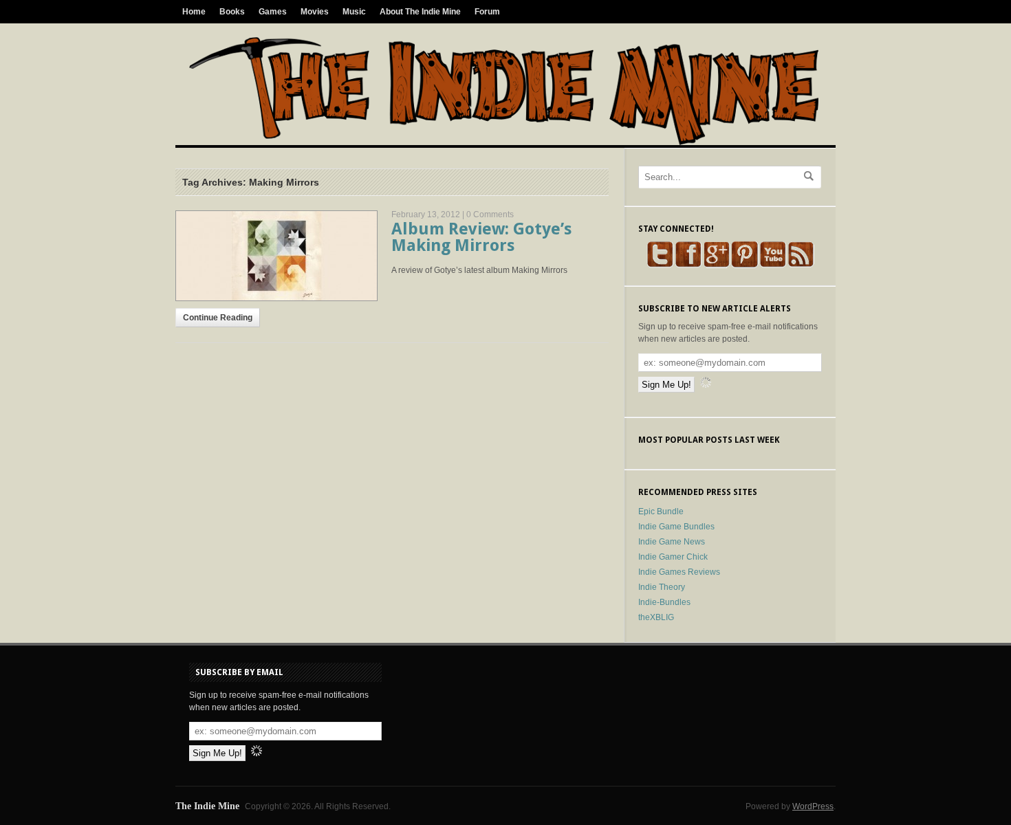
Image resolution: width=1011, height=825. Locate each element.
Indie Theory (661, 587)
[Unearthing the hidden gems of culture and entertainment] (503, 142)
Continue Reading (217, 317)
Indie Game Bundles (676, 526)
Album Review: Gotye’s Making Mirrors (481, 237)
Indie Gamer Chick (673, 557)
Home (194, 11)
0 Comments (490, 214)
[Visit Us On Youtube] (773, 265)
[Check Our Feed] (801, 265)
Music (354, 11)
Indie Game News (671, 542)
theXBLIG (656, 617)
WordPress (813, 806)
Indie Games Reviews (679, 572)
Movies (315, 11)
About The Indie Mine (420, 11)
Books (232, 11)
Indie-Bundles (664, 602)
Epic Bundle (661, 511)
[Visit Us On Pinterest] (744, 265)
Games (273, 11)
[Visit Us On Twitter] (660, 265)
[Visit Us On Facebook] (688, 265)
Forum (487, 11)
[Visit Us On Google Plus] (716, 265)
